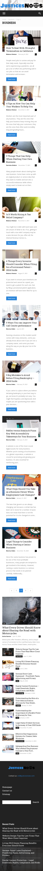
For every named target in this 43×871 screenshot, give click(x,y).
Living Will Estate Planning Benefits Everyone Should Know (27, 663)
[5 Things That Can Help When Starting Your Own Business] (21, 152)
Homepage (7, 787)
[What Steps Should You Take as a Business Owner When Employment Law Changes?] (21, 484)
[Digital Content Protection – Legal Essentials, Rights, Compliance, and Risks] (8, 689)
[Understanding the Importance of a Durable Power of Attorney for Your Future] (8, 713)
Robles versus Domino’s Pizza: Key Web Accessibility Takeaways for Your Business (21, 433)
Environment (20, 741)
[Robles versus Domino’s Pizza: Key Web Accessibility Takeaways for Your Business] (21, 426)
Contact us (7, 790)
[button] (4, 13)
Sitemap (6, 794)
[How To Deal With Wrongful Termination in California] (21, 41)
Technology (19, 693)
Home (4, 19)
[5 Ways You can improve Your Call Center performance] (21, 315)
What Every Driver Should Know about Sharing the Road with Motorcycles (21, 630)
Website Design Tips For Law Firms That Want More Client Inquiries (28, 651)
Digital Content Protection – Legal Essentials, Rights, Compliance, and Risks (27, 688)
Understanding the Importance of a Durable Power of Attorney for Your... (28, 712)
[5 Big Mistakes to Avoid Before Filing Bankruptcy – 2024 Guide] (21, 371)
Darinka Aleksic (11, 165)
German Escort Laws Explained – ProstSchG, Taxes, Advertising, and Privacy (28, 676)
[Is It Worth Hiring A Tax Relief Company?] (21, 207)
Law (4, 623)
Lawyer (18, 705)
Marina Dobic (10, 329)
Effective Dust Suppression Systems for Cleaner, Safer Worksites (26, 736)
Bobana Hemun (11, 54)
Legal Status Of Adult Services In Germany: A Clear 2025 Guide (28, 724)
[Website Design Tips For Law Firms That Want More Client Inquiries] (8, 652)
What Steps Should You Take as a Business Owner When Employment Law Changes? (20, 491)
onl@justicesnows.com (26, 776)
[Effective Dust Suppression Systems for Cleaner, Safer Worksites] (8, 737)
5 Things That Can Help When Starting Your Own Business (19, 159)
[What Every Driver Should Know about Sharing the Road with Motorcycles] (21, 611)
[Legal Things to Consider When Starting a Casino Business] (21, 537)
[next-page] (30, 590)
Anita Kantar (6, 636)
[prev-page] (12, 590)
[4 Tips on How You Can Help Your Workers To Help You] (21, 96)
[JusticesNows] (21, 5)
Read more (11, 79)
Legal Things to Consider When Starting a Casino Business (19, 544)
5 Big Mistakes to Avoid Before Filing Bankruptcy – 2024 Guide (20, 378)
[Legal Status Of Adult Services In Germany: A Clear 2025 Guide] (8, 726)
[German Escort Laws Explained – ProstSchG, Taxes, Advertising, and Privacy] (8, 677)
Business (11, 19)
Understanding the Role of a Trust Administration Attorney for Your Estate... (27, 700)
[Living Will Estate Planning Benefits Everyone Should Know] (8, 664)
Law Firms (19, 656)
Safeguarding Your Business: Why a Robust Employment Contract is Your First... (27, 748)
